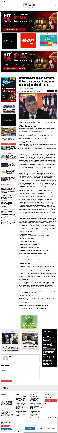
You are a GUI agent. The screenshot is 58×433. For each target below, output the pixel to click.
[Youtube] (9, 426)
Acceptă (29, 428)
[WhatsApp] (56, 91)
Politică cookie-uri (39, 430)
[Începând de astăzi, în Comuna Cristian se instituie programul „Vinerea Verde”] (3, 172)
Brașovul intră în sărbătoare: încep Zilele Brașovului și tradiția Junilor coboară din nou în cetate (11, 157)
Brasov (8, 161)
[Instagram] (5, 426)
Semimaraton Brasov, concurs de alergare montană (10, 178)
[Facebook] (48, 91)
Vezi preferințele (51, 428)
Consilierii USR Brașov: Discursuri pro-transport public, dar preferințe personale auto (8, 216)
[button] (55, 417)
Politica (26, 88)
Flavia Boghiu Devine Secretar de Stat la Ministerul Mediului (8, 210)
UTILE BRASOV (4, 200)
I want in (50, 400)
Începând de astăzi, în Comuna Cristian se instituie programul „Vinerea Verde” (10, 172)
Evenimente (9, 153)
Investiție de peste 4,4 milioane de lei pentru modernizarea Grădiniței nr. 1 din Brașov (8, 197)
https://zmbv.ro (11, 358)
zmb (25, 91)
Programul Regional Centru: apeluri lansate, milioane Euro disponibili (30, 347)
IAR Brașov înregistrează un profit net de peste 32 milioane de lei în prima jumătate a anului (8, 222)
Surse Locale (4, 225)
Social (31, 88)
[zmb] (19, 91)
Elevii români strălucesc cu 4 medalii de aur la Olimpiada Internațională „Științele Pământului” (7, 204)
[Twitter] (50, 91)
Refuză (40, 428)
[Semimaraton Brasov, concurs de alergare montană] (3, 179)
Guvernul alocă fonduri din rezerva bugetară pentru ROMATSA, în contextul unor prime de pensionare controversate (8, 190)
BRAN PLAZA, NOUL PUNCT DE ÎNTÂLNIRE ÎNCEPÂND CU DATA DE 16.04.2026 (10, 165)
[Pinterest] (53, 91)
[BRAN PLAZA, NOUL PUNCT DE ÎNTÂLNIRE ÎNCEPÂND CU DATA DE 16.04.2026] (3, 165)
